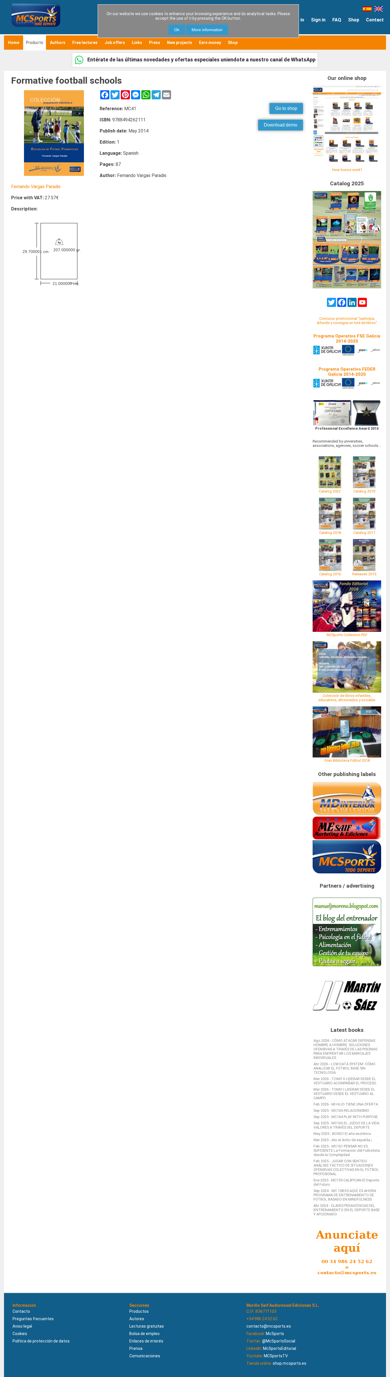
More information (207, 29)
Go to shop (286, 108)
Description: (24, 209)
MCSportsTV (276, 1356)
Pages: (107, 164)
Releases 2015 (364, 574)
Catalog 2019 (364, 491)
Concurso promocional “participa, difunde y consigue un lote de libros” (347, 320)
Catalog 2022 (330, 491)
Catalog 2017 (364, 532)
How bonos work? (347, 170)
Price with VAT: (27, 197)
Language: (111, 153)
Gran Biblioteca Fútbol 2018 (347, 760)
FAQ (336, 20)
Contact (375, 20)
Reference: (111, 108)
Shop (353, 20)
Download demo (280, 124)
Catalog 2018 (330, 532)
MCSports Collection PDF (347, 635)
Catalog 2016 (330, 574)
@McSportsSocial (278, 1341)
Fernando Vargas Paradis (36, 186)
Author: (108, 175)
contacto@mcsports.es (268, 1326)
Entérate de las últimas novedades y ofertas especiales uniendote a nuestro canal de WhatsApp (200, 60)
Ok (176, 29)
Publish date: (113, 131)
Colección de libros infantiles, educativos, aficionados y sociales (346, 697)
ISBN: (105, 119)
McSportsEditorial (279, 1348)
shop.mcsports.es (289, 1363)
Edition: (108, 142)
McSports (275, 1333)
